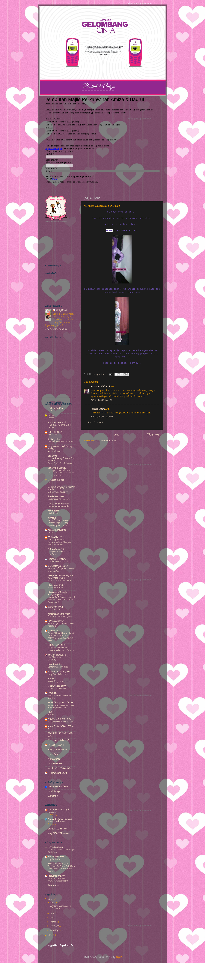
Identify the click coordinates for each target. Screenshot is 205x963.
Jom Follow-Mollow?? (57, 688)
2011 (50, 935)
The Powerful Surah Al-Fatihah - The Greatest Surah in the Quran (61, 869)
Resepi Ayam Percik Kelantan (61, 463)
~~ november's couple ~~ (59, 773)
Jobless (51, 417)
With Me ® (53, 796)
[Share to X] (121, 374)
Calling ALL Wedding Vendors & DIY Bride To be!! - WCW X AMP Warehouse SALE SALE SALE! (61, 637)
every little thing (55, 607)
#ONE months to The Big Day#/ (61, 721)
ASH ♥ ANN (53, 630)
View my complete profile (56, 329)
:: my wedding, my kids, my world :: (60, 448)
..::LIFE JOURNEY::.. (55, 432)
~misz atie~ (53, 693)
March (53, 922)
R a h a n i (52, 678)
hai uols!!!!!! (52, 812)
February (54, 926)
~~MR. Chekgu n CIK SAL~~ (60, 702)
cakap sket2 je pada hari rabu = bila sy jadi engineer (61, 706)
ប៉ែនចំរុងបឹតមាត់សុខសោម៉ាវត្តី (58, 506)
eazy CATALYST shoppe (58, 833)
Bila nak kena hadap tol (58, 492)
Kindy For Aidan (54, 513)
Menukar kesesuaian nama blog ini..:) (59, 696)
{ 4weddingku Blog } (56, 480)
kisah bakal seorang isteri (59, 671)
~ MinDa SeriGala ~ (56, 408)
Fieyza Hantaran (55, 847)
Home (115, 435)
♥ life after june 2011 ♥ (58, 566)
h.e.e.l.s (51, 415)
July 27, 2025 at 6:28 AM (102, 416)
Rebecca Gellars (98, 409)
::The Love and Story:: (57, 686)
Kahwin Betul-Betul (56, 549)
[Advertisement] (60, 243)
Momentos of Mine (56, 585)
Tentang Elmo (54, 439)
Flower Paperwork (56, 856)
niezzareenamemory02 (58, 809)
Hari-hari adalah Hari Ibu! (59, 561)
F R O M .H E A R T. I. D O (59, 719)
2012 (50, 899)
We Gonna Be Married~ (58, 503)
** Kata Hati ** (55, 537)
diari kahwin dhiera (56, 496)
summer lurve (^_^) (57, 422)
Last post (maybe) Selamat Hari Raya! (60, 553)
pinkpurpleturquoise (57, 655)
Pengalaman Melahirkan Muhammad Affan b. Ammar (61, 649)
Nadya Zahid (53, 510)
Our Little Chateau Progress (60, 616)
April (52, 917)
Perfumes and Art (56, 876)
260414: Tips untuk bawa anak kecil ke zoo (61, 625)
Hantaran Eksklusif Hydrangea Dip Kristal (61, 851)
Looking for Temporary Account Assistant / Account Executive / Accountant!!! (61, 600)
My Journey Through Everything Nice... (57, 593)
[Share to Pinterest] (127, 374)
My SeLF (52, 712)
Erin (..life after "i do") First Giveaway (59, 658)
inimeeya (52, 518)
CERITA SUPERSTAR (57, 645)
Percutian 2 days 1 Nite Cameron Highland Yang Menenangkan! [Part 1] (58, 523)
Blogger (119, 957)
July (52, 902)
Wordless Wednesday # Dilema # (60, 907)
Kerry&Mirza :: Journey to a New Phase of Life (60, 577)
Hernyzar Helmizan (57, 559)
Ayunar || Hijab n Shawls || (60, 819)
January (54, 930)
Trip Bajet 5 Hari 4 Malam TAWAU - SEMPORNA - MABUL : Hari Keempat (61, 473)
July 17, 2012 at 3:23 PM (101, 400)
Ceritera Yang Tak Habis (58, 667)
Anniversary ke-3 (55, 587)
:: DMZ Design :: (55, 791)
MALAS (51, 714)
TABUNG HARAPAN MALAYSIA (61, 441)
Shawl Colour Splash (57, 821)
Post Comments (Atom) (106, 440)
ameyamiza (61, 310)
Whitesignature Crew (58, 786)
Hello (50, 482)
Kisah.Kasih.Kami (55, 664)
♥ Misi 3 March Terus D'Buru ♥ (61, 728)
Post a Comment (95, 422)
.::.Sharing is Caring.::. (57, 468)
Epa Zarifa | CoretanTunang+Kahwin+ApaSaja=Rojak (61, 458)
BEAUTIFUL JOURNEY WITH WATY (60, 735)
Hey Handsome (54, 859)
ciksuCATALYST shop (57, 828)
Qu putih (51, 532)
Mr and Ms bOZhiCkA (100, 386)
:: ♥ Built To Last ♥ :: (56, 745)
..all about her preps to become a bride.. (61, 488)
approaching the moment (59, 681)
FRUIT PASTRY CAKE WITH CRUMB (59, 426)
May (52, 913)
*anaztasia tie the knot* (59, 614)
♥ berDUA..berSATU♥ (57, 749)
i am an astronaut (56, 621)
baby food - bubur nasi (58, 674)
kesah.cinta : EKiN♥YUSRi (59, 768)
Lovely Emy (53, 754)
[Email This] (116, 374)
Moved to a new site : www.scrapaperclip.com (58, 879)
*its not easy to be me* (58, 740)
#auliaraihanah (54, 451)
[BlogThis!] (118, 374)
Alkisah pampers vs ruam (59, 580)
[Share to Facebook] (124, 374)
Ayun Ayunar (54, 759)
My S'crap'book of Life (58, 863)
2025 (50, 410)
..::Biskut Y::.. (52, 434)
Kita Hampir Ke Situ (57, 530)
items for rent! (54, 609)
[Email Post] (110, 374)
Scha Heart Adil (55, 763)
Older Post (153, 435)
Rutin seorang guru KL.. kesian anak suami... (61, 570)
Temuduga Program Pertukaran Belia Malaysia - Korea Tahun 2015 (60, 542)
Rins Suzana (53, 885)
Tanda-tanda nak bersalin (58, 499)
